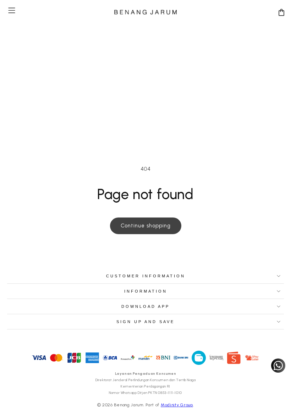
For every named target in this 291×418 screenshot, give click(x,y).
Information (145, 291)
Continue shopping (146, 225)
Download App (145, 306)
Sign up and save (145, 322)
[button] (11, 10)
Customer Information (145, 276)
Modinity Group (177, 404)
